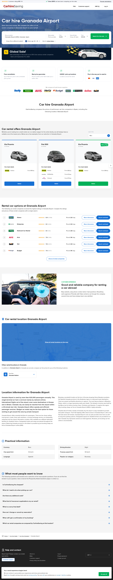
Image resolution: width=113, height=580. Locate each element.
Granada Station (14, 374)
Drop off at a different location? (14, 41)
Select (19, 184)
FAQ (74, 6)
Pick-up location (9, 35)
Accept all (104, 574)
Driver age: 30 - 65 (33, 41)
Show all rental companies (56, 259)
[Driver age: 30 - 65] (26, 41)
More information (89, 217)
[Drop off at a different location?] (5, 41)
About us (32, 554)
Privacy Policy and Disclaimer (37, 560)
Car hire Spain (13, 536)
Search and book (103, 217)
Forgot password (62, 556)
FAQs (31, 556)
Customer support (83, 6)
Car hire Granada (24, 536)
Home (6, 536)
